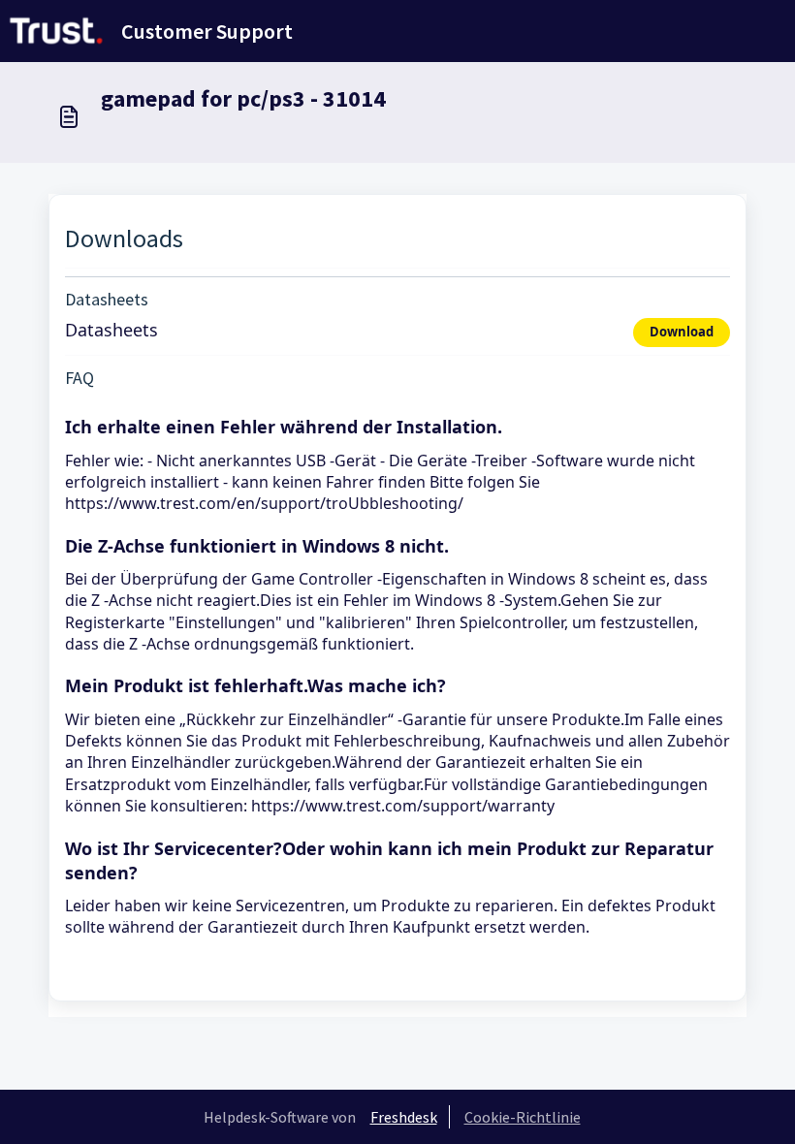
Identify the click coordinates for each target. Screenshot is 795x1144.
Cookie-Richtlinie (522, 1117)
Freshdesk (403, 1117)
